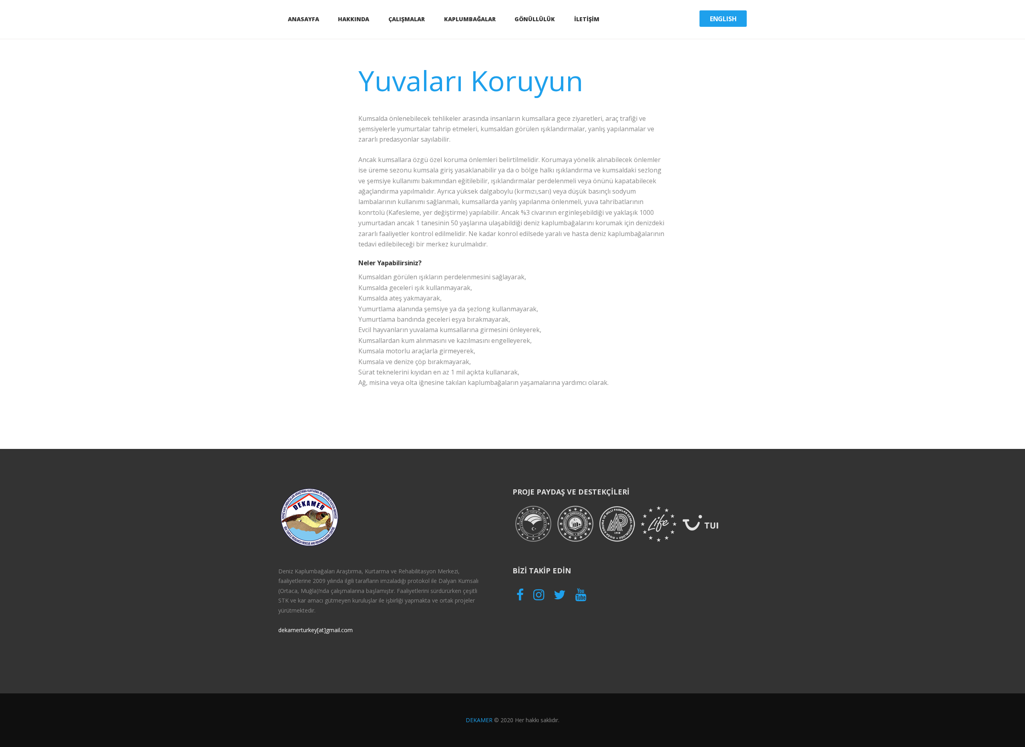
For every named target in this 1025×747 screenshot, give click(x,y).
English (723, 18)
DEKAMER (479, 720)
